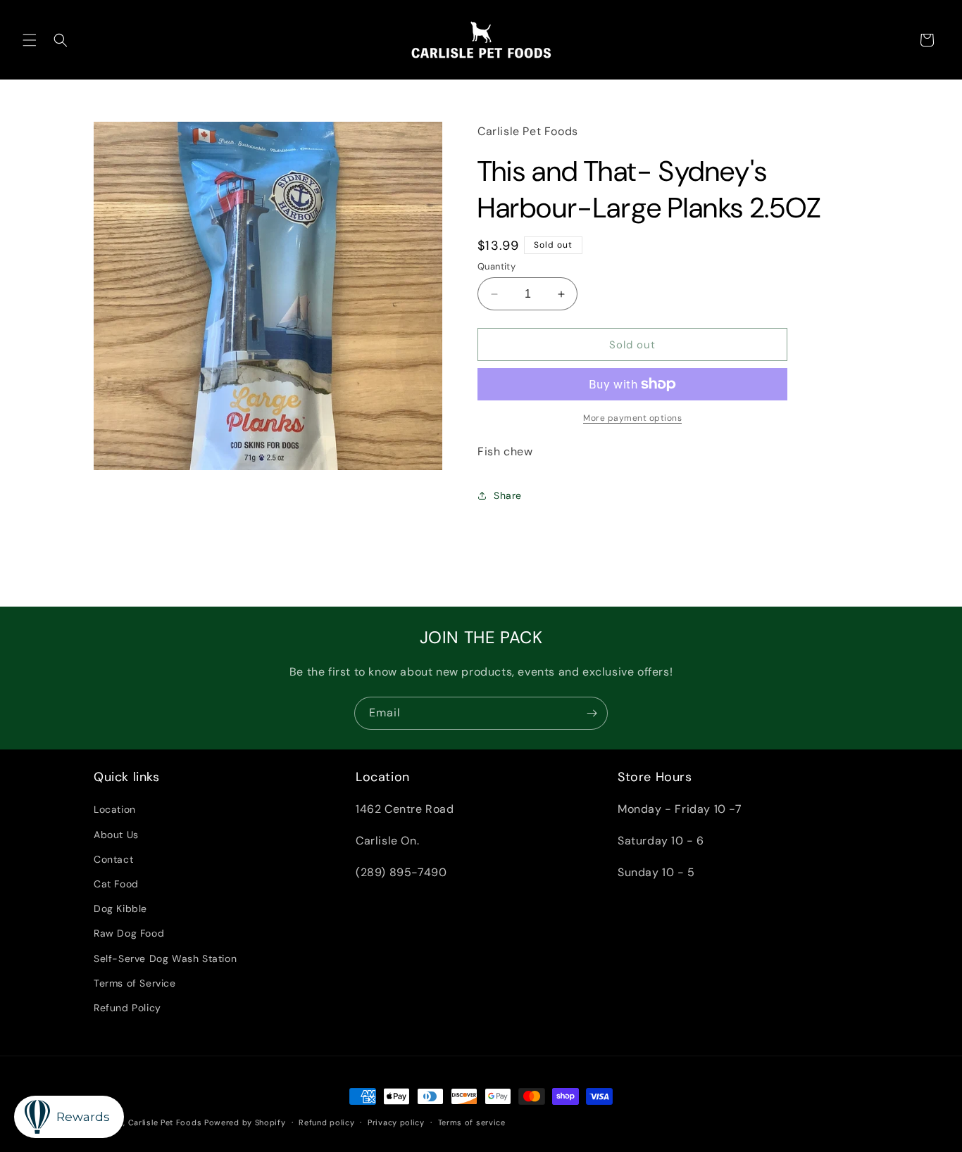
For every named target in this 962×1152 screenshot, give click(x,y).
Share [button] (508, 495)
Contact (113, 858)
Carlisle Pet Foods (165, 1122)
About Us (116, 834)
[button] (29, 40)
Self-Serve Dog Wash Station (165, 957)
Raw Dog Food (129, 933)
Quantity (496, 266)
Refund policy (326, 1122)
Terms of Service (135, 982)
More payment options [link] (632, 418)
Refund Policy (127, 1007)
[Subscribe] (591, 713)
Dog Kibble (120, 908)
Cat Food (116, 883)
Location (115, 809)
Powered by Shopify (245, 1122)
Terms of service (472, 1122)
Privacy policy (396, 1122)
